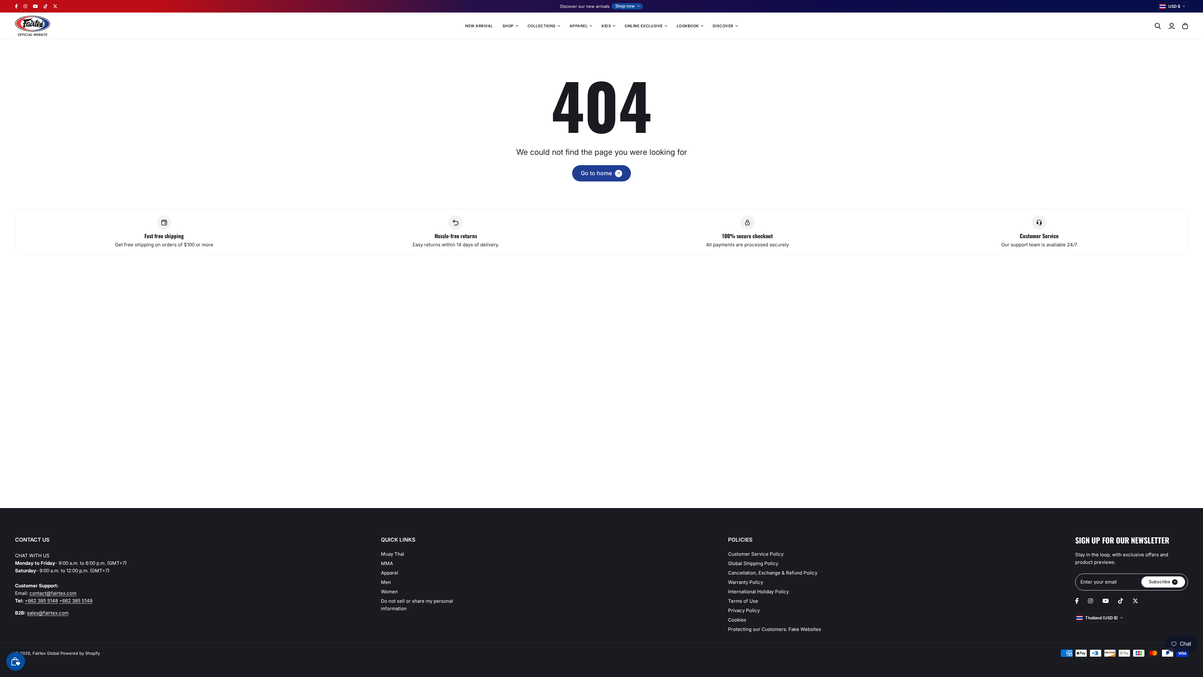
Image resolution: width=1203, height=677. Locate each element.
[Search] (1158, 26)
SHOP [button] (508, 26)
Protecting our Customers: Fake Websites (774, 629)
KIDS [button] (606, 26)
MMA (387, 563)
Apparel (389, 573)
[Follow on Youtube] (35, 6)
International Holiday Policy (758, 592)
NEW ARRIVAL (479, 26)
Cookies (737, 620)
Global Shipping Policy (753, 563)
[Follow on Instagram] (25, 6)
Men (386, 582)
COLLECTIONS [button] (542, 26)
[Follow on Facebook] (16, 6)
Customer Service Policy (756, 554)
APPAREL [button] (579, 26)
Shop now (625, 5)
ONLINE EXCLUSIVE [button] (644, 26)
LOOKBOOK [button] (688, 26)
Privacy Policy (744, 610)
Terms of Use (743, 601)
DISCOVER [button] (723, 26)
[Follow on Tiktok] (45, 6)
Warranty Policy (745, 582)
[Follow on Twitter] (55, 6)
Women (389, 592)
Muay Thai (392, 554)
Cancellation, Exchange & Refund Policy (772, 573)
